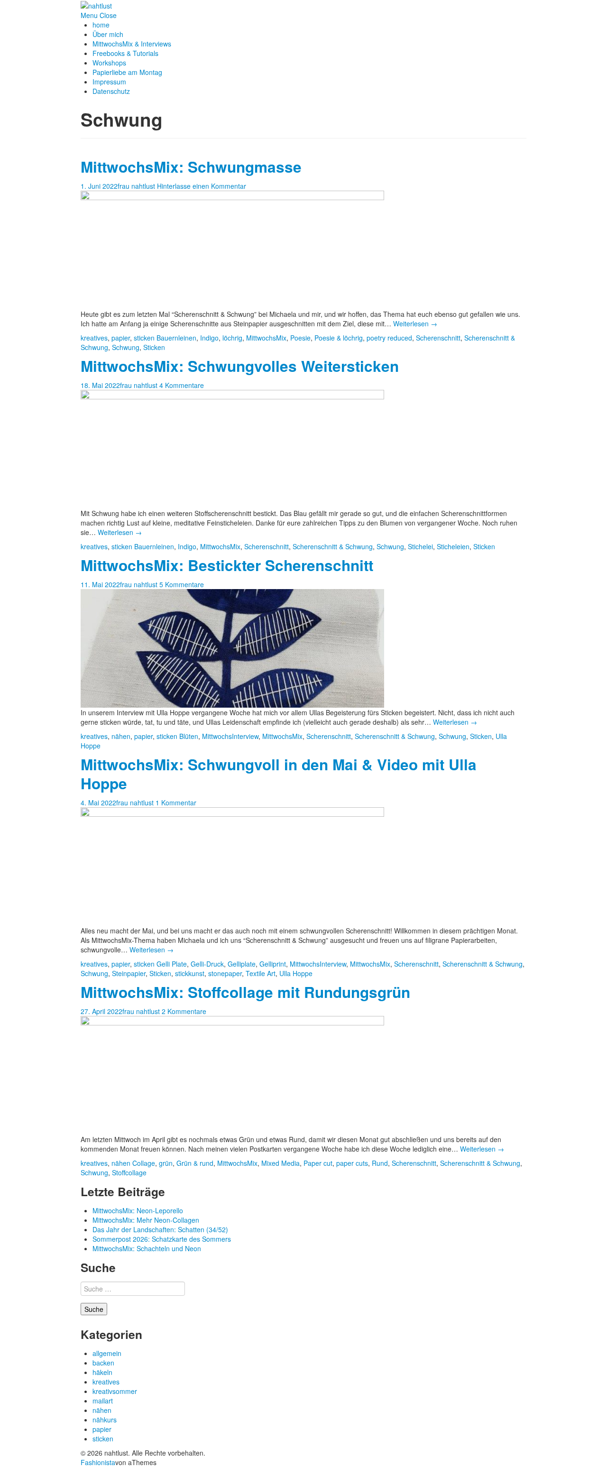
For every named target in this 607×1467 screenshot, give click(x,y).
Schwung (125, 347)
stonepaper (225, 973)
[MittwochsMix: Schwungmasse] (232, 249)
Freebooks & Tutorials (125, 53)
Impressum (109, 81)
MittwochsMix (266, 337)
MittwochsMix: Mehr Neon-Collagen (145, 1220)
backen (103, 1362)
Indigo (209, 337)
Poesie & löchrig (338, 337)
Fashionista (98, 1462)
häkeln (102, 1372)
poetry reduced (389, 337)
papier (120, 337)
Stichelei (420, 546)
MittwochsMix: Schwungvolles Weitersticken (240, 366)
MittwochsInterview (230, 736)
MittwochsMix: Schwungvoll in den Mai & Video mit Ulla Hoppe (279, 774)
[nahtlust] (96, 4)
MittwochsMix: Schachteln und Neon (146, 1248)
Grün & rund (194, 1163)
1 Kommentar (176, 802)
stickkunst (189, 973)
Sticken (154, 347)
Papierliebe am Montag (127, 72)
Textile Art (261, 973)
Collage (143, 1163)
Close (108, 15)
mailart (102, 1400)
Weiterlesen (415, 323)
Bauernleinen (176, 337)
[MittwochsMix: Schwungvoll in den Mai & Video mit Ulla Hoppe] (232, 865)
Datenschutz (111, 91)
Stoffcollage (129, 1172)
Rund (380, 1163)
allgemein (106, 1353)
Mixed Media (280, 1163)
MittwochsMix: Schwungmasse (191, 166)
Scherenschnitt (438, 337)
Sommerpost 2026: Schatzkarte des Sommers (161, 1239)
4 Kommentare (181, 385)
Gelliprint (272, 964)
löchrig (232, 337)
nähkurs (104, 1419)
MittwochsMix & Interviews (131, 43)
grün (166, 1163)
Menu (89, 15)
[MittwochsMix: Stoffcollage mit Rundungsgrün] (232, 1074)
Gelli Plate (171, 964)
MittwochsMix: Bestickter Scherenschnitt (227, 565)
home (101, 24)
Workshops (109, 62)
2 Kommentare (184, 1011)
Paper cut (318, 1163)
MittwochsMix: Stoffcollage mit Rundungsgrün (245, 992)
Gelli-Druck (207, 964)
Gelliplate (242, 964)
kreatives (94, 337)
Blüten (188, 736)
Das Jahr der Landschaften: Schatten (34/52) (160, 1229)
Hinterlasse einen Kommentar (201, 186)
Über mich (107, 34)
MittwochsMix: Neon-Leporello (137, 1210)
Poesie (300, 337)
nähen (120, 736)
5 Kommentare (181, 584)
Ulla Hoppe (296, 973)
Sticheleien (453, 546)
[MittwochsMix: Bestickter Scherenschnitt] (232, 647)
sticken (144, 337)
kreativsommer (114, 1391)
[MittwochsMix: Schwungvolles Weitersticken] (232, 448)
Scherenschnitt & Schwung (333, 546)
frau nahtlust (136, 186)
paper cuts (352, 1163)
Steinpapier (129, 973)
